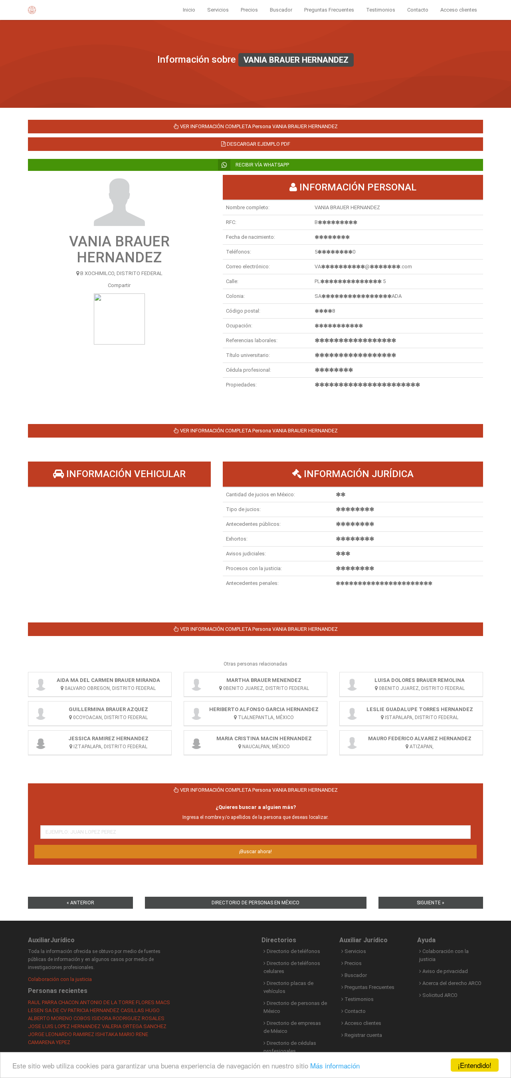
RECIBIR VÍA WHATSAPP (261, 165)
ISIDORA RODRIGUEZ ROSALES (128, 1018)
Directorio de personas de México (295, 1007)
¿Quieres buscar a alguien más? (256, 807)
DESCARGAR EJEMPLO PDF (258, 144)
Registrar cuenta (362, 1035)
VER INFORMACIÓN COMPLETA (258, 126)
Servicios (218, 10)
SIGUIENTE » (430, 903)
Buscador (281, 10)
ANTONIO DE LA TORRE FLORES (117, 1002)
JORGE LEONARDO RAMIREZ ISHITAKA (73, 1034)
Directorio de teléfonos (292, 951)
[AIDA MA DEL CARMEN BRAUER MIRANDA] (40, 684)
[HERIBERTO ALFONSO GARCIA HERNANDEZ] (196, 713)
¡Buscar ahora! (255, 851)
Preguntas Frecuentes (329, 10)
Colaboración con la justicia (60, 979)
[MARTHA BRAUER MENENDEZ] (196, 684)
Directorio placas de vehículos (288, 987)
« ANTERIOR (80, 903)
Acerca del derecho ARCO (451, 983)
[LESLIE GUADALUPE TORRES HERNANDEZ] (352, 713)
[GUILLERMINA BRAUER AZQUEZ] (40, 713)
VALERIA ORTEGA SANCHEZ (134, 1026)
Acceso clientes (458, 10)
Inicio (189, 10)
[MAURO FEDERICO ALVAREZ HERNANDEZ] (352, 742)
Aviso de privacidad (444, 971)
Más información (335, 1065)
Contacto (417, 10)
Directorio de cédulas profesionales (289, 1047)
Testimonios (380, 10)
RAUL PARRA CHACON (53, 1002)
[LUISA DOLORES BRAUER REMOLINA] (352, 684)
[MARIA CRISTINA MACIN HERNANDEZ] (196, 742)
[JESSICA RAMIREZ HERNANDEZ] (40, 742)
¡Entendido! (474, 1065)
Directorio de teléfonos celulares (291, 967)
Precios (249, 10)
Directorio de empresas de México (292, 1027)
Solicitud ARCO (439, 995)
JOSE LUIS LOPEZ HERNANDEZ (64, 1026)
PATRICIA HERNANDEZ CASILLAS (106, 1010)
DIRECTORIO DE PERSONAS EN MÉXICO (255, 903)
